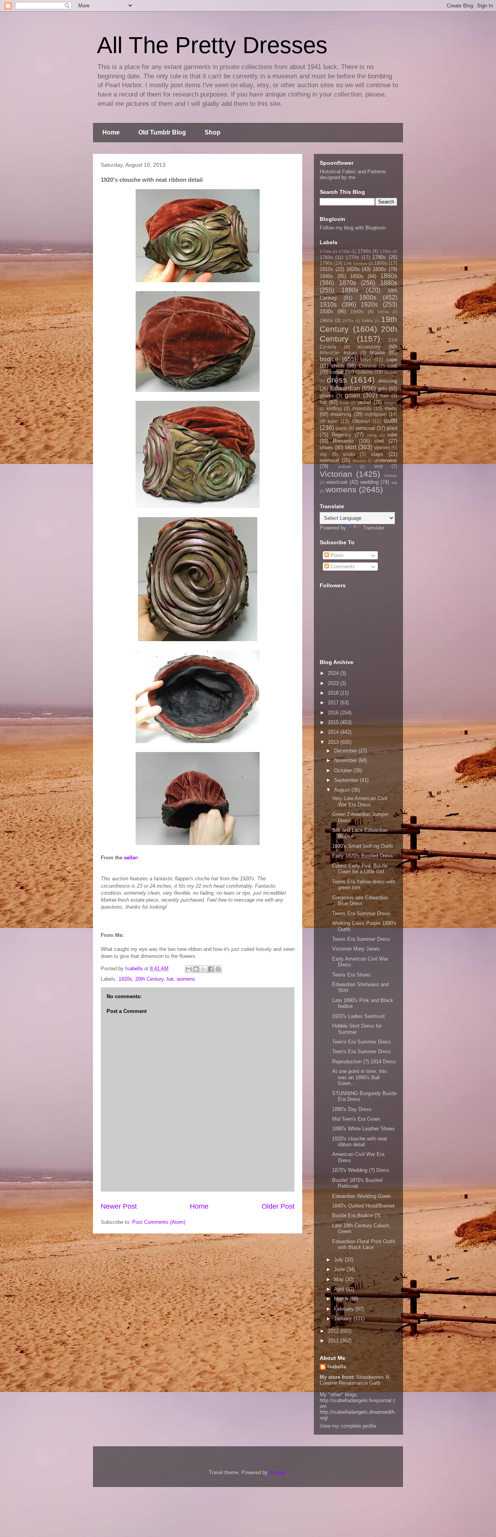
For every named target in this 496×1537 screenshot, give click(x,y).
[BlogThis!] (196, 969)
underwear (385, 460)
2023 (334, 683)
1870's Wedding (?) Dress (360, 1170)
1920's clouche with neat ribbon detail (359, 1142)
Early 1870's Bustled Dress (362, 856)
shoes (326, 447)
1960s (326, 320)
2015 (334, 722)
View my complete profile (348, 1426)
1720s (344, 251)
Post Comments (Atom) (158, 1222)
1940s (356, 311)
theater (359, 461)
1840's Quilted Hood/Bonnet (363, 1206)
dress (337, 379)
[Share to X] (203, 969)
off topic (329, 421)
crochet (390, 372)
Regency (341, 435)
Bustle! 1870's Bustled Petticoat (357, 1183)
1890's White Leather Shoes (363, 1129)
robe (392, 435)
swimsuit (329, 460)
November (346, 760)
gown (352, 395)
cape (391, 359)
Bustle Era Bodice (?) (356, 1215)
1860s (388, 276)
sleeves (382, 447)
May (339, 1279)
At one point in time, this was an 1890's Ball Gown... (359, 1077)
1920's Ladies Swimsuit (358, 1016)
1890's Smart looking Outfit (362, 846)
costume (364, 371)
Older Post (278, 1206)
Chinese (368, 365)
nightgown (376, 414)
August (342, 790)
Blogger (277, 1472)
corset (337, 372)
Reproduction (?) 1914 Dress (364, 1061)
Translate (373, 528)
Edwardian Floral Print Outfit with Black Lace (363, 1245)
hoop (344, 402)
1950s (383, 312)
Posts (336, 555)
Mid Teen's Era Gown (356, 1119)
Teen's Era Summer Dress (361, 1042)
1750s (385, 251)
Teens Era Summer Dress (361, 913)
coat (392, 366)
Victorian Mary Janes (356, 949)
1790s (326, 263)
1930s (326, 311)
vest (378, 466)
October (343, 770)
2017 (334, 703)
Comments (342, 566)
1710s (325, 251)
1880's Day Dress (352, 1109)
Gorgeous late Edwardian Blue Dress (360, 901)
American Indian (338, 352)
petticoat (365, 428)
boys (366, 359)
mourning (341, 414)
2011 (334, 1341)
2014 (334, 732)
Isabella (336, 1367)
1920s (125, 979)
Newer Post (119, 1206)
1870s (347, 282)
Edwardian (345, 388)
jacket (364, 402)
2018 (334, 693)
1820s (353, 269)
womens (186, 979)
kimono (390, 402)
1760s (326, 257)
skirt (350, 447)
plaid (392, 428)
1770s (352, 257)
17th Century (355, 263)
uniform (344, 466)
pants (341, 428)
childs (337, 366)
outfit (390, 420)
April (340, 1289)
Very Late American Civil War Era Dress (359, 801)
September (347, 780)
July (339, 1260)
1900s (367, 297)
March (342, 1299)
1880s (388, 282)
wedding (369, 482)
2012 (334, 1331)
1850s (356, 276)
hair (385, 395)
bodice (329, 359)
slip (323, 454)
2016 (334, 713)
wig (394, 482)
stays (377, 454)
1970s (347, 321)
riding (372, 435)
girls (382, 389)
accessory (369, 347)
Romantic (343, 441)
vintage (390, 475)
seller (130, 858)
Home (111, 132)
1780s (379, 257)
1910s (328, 304)
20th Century (149, 979)
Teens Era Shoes (351, 975)
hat (170, 979)
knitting (334, 408)
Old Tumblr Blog (162, 132)
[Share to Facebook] (211, 969)
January (343, 1318)
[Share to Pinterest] (218, 969)
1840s (326, 276)
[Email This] (189, 969)
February (344, 1309)
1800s (381, 263)
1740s (364, 251)
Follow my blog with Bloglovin (353, 228)
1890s (349, 290)
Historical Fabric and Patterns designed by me (353, 174)
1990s (367, 321)
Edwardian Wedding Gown (361, 1196)
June (340, 1269)
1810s (326, 269)
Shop (212, 132)
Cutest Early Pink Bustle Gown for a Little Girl (360, 869)
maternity (362, 408)
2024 (334, 673)
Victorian (336, 473)
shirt (379, 441)
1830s (379, 269)
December (346, 751)
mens (391, 408)
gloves (327, 395)
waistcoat (337, 482)
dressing (387, 381)
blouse (377, 352)
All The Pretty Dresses (212, 45)
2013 (334, 742)
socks (349, 454)
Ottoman (361, 421)
